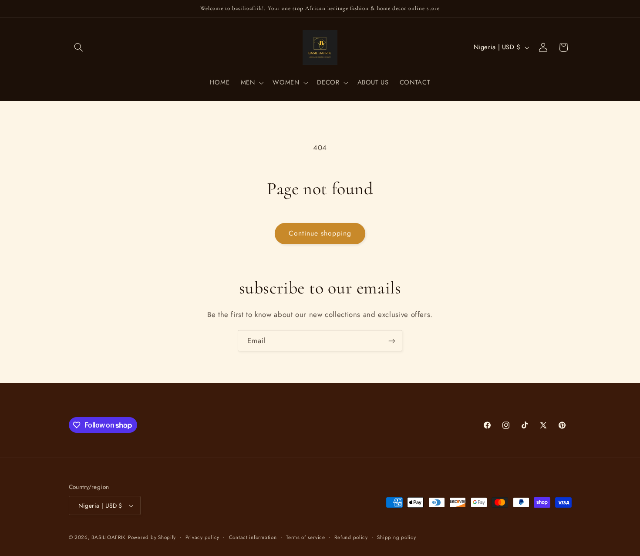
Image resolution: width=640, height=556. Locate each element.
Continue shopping (320, 233)
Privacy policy (202, 537)
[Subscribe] (392, 340)
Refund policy (351, 537)
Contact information (253, 537)
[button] (79, 47)
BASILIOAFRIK (108, 537)
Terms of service (305, 537)
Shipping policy (396, 537)
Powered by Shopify (152, 537)
